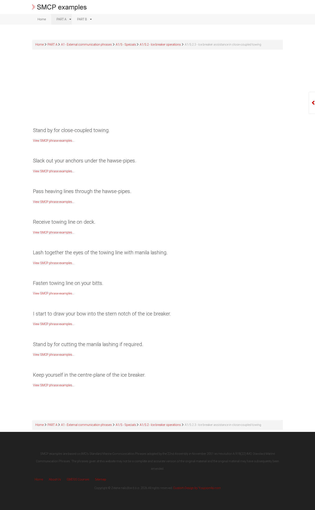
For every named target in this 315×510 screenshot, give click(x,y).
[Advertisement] (157, 93)
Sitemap (100, 479)
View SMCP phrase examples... (53, 140)
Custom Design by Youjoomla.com (197, 488)
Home (39, 479)
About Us (55, 479)
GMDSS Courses (78, 479)
